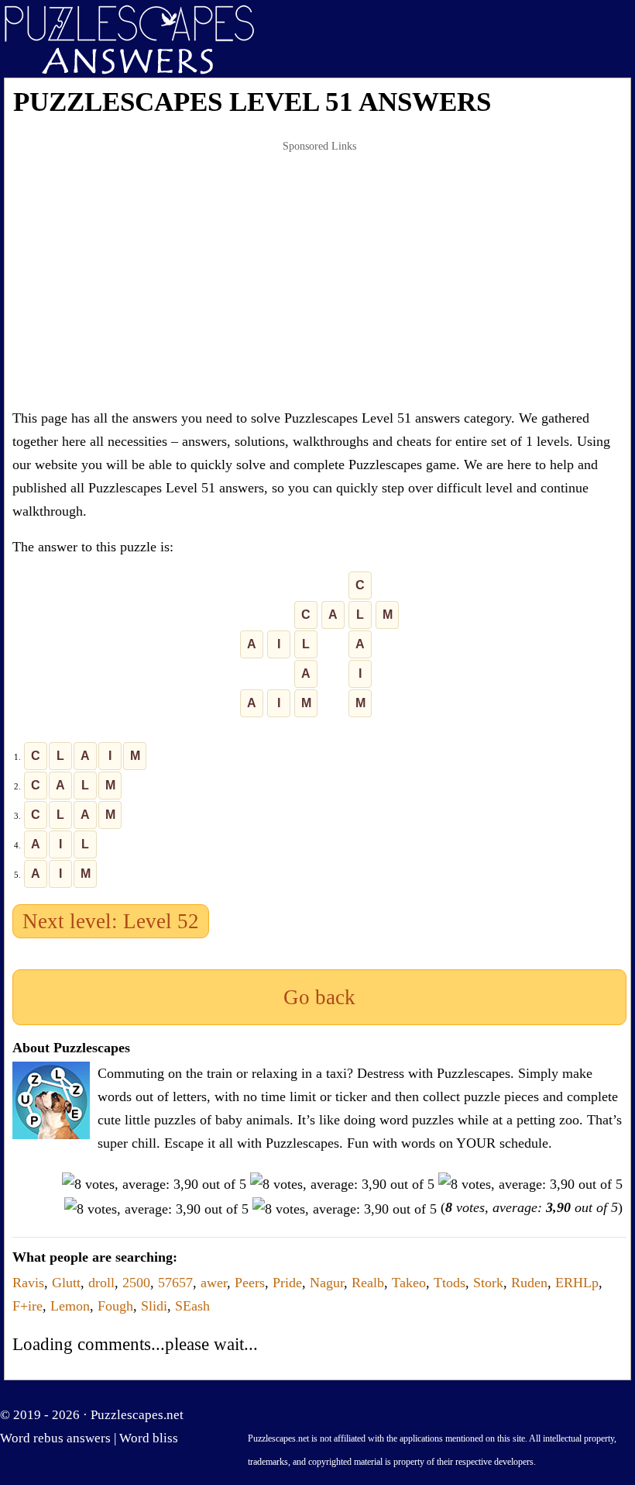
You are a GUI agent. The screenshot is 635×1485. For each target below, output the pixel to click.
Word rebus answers (55, 1438)
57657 (175, 1282)
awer (214, 1282)
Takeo (409, 1282)
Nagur (327, 1282)
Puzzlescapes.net (137, 1414)
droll (101, 1282)
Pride (287, 1282)
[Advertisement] (319, 274)
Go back (319, 997)
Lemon (70, 1306)
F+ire (27, 1306)
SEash (192, 1306)
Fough (115, 1306)
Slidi (154, 1306)
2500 (136, 1282)
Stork (488, 1282)
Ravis (28, 1282)
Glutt (66, 1282)
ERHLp (577, 1282)
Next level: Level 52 (110, 921)
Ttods (449, 1282)
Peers (250, 1282)
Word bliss (148, 1438)
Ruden (529, 1282)
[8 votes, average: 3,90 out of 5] (154, 1184)
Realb (368, 1282)
